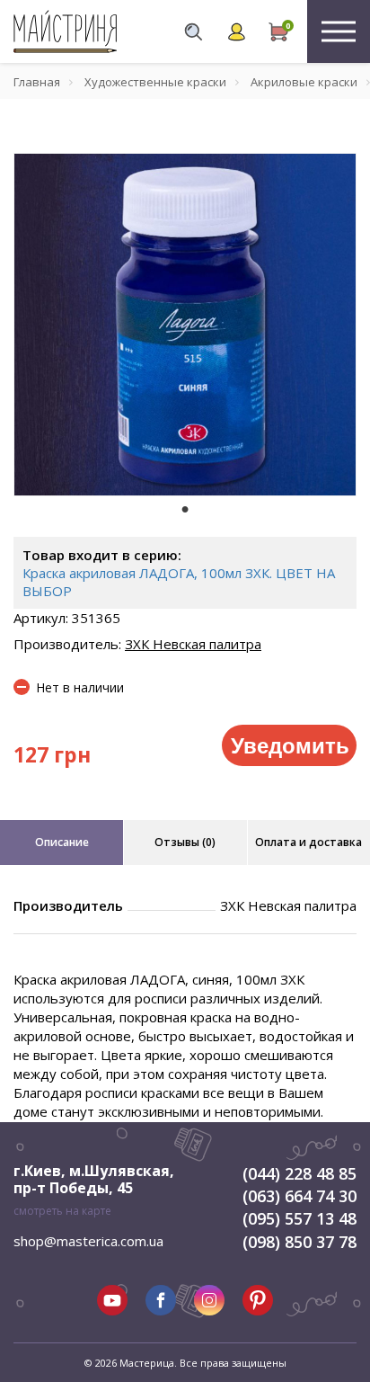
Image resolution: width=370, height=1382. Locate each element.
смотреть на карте (62, 1210)
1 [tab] (185, 509)
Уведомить (290, 744)
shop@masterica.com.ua (88, 1241)
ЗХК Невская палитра (193, 644)
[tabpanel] (185, 324)
